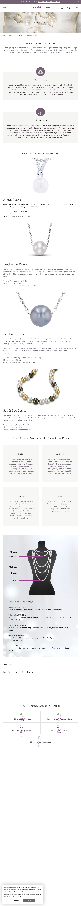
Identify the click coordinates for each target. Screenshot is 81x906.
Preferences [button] (18, 896)
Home (5, 35)
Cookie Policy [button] (17, 894)
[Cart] (77, 8)
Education (19, 35)
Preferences (16, 900)
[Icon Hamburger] (4, 8)
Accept (29, 900)
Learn (11, 35)
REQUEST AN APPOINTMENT (49, 2)
